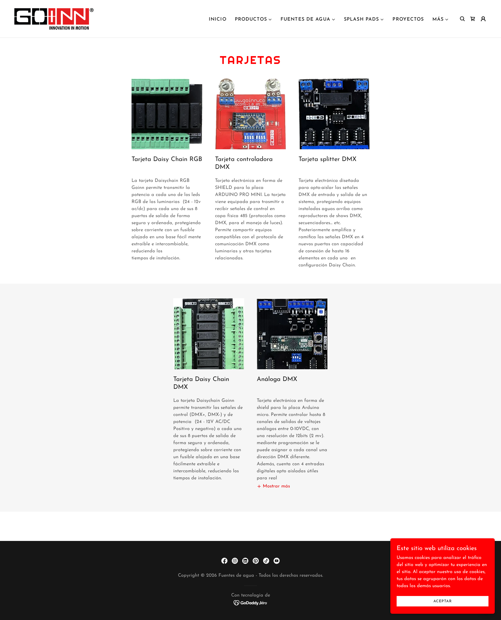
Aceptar (442, 601)
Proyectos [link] (408, 19)
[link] (54, 18)
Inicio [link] (217, 19)
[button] (253, 19)
